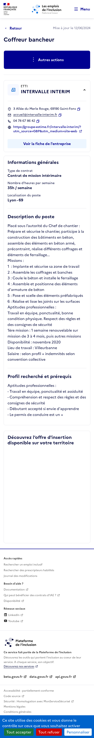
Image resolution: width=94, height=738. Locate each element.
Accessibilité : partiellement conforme (29, 691)
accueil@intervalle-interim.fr (35, 115)
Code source (12, 696)
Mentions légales (14, 707)
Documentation (14, 590)
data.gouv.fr (38, 676)
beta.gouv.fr (13, 676)
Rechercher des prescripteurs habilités (29, 570)
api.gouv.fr (63, 676)
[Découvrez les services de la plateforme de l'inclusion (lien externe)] (21, 642)
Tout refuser (49, 732)
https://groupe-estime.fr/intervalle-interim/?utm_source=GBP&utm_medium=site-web (47, 129)
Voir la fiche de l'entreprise (47, 143)
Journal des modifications (20, 576)
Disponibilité (12, 601)
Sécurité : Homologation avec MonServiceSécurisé (37, 701)
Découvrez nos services (19, 666)
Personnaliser (78, 732)
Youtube (13, 621)
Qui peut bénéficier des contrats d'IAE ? (30, 595)
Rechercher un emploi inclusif (23, 565)
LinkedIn (13, 615)
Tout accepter (18, 732)
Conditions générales (17, 712)
